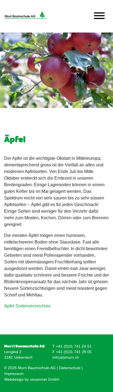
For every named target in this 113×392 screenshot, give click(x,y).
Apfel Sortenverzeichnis (27, 306)
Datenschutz (70, 368)
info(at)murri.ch (65, 357)
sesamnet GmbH (44, 379)
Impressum (14, 373)
